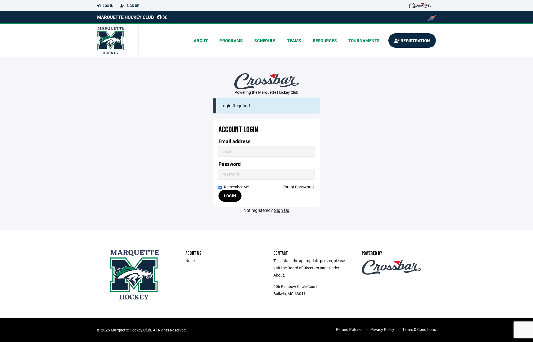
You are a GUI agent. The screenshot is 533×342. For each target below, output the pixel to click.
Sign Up (132, 5)
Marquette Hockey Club (125, 17)
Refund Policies (349, 329)
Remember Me (236, 186)
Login (230, 195)
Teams (294, 40)
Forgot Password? (299, 186)
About (201, 40)
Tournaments (364, 40)
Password (229, 164)
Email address (234, 141)
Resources (325, 40)
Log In (107, 5)
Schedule (264, 40)
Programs (231, 40)
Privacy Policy (382, 329)
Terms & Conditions (419, 329)
